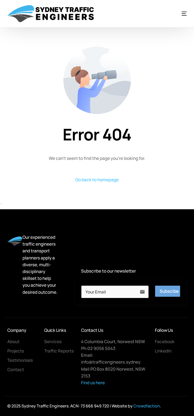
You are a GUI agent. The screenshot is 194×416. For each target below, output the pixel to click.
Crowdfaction (146, 406)
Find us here (93, 382)
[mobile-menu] (176, 14)
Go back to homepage (97, 180)
